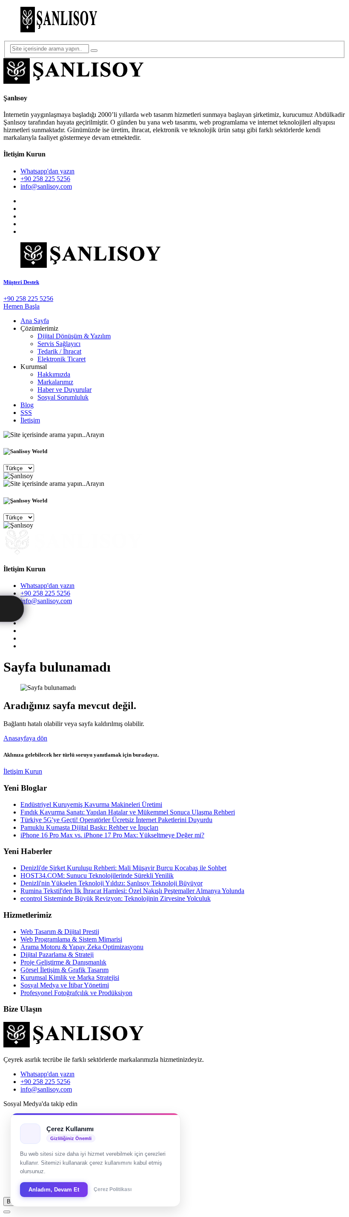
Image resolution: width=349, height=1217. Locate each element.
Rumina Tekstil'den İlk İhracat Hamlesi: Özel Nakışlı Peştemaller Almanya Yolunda (132, 890)
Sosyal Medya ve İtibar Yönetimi (64, 985)
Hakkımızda (53, 374)
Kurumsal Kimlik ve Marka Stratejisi (69, 977)
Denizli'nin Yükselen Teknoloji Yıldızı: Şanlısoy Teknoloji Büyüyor (111, 883)
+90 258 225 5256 (45, 178)
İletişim (30, 420)
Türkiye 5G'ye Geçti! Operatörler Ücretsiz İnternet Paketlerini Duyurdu (116, 819)
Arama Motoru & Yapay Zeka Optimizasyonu (81, 946)
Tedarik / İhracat (59, 351)
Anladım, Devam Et (54, 1189)
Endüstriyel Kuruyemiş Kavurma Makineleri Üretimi (91, 804)
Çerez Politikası (113, 1189)
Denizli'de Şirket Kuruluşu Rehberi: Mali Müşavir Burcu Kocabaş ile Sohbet (123, 867)
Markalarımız (55, 382)
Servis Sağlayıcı (58, 343)
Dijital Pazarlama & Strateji (57, 954)
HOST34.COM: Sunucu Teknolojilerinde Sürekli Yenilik (97, 875)
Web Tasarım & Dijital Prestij (59, 931)
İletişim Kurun (22, 771)
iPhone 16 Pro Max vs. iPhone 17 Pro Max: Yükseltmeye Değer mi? (112, 835)
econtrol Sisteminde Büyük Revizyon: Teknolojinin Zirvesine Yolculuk (115, 898)
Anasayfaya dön (25, 738)
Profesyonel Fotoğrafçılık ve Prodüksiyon (76, 992)
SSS (26, 412)
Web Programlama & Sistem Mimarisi (71, 939)
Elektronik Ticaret (61, 359)
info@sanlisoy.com (46, 186)
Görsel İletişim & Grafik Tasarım (64, 969)
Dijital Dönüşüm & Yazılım (74, 336)
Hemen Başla (21, 306)
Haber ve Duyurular (64, 389)
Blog (27, 405)
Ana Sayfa (34, 320)
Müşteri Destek (21, 282)
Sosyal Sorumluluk (63, 397)
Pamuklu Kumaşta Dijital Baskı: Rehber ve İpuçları (89, 827)
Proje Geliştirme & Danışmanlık (63, 962)
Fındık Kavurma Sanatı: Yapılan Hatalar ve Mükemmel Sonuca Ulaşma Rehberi (127, 812)
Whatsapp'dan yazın (47, 171)
